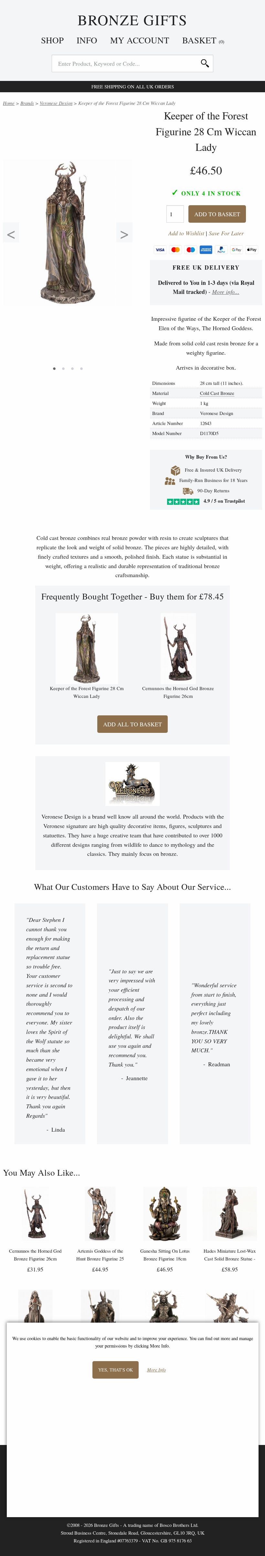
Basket (203, 40)
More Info (156, 1370)
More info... (225, 292)
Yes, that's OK (115, 1370)
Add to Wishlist (186, 233)
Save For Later (226, 233)
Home (9, 103)
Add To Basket (217, 214)
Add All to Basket (132, 724)
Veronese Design (56, 103)
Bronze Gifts (133, 20)
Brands (27, 103)
